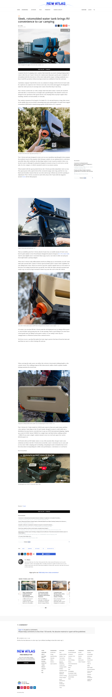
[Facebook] (56, 26)
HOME (18, 9)
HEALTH (89, 663)
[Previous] (20, 593)
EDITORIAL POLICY (43, 657)
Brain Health (89, 667)
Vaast (24, 506)
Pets (69, 669)
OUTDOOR (33, 9)
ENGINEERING (25, 9)
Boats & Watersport (61, 662)
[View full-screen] (68, 30)
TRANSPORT (47, 9)
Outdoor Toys (62, 656)
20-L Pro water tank (63, 254)
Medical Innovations (89, 677)
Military (51, 660)
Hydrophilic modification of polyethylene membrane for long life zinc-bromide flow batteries (35, 524)
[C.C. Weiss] (20, 561)
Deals (69, 678)
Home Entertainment (72, 663)
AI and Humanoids (72, 652)
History (69, 661)
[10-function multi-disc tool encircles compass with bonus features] (28, 585)
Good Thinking (71, 660)
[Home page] (56, 4)
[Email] (69, 26)
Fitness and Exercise (89, 672)
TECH (40, 9)
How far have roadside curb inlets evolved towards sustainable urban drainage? (33, 528)
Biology (88, 658)
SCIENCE (89, 652)
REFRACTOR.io (90, 650)
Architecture (52, 652)
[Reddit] (64, 26)
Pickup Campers (62, 677)
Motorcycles (81, 660)
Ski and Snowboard (61, 683)
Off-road (37, 548)
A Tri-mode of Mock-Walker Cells (24, 536)
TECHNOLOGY (71, 650)
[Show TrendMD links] (69, 541)
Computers (70, 654)
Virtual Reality (71, 677)
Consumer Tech (71, 656)
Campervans (62, 665)
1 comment (47, 554)
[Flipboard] (66, 26)
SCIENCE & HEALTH (58, 9)
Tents (39, 582)
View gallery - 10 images (44, 69)
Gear (23, 548)
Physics (88, 661)
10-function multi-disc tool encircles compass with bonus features (28, 594)
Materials (52, 658)
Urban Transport (81, 661)
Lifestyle (70, 665)
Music (69, 667)
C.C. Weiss (27, 560)
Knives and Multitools (58, 582)
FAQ (42, 672)
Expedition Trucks (63, 670)
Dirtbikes (61, 668)
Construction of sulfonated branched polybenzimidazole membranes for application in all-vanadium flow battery (83, 164)
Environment (90, 660)
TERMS (43, 665)
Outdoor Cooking (63, 675)
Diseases (89, 674)
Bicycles (80, 656)
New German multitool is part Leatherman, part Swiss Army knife (59, 594)
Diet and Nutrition (91, 669)
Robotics (52, 661)
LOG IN (89, 9)
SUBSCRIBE (84, 9)
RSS (42, 670)
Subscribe (26, 662)
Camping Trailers (62, 666)
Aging (88, 665)
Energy (51, 654)
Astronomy (89, 656)
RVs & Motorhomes (62, 680)
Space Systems (53, 663)
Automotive (80, 654)
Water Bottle (50, 548)
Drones (69, 658)
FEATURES (43, 659)
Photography (71, 671)
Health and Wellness (89, 680)
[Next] (68, 593)
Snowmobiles (62, 685)
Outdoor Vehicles (63, 654)
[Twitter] (59, 26)
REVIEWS (43, 661)
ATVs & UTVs (62, 660)
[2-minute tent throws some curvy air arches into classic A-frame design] (44, 585)
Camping (30, 548)
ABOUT (43, 654)
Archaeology (90, 654)
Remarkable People (72, 673)
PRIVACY (43, 666)
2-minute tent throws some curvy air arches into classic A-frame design (43, 595)
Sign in (20, 630)
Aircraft (79, 652)
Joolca (24, 176)
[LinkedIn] (61, 26)
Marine (79, 658)
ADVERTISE (43, 663)
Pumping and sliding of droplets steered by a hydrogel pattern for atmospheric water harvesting (83, 171)
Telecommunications (72, 675)
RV (43, 548)
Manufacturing (53, 656)
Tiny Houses (62, 658)
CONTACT (43, 668)
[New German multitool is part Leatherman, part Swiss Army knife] (59, 585)
